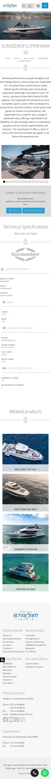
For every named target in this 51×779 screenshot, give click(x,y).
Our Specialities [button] (36, 658)
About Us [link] (7, 635)
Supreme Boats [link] (10, 676)
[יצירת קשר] (45, 5)
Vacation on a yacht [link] (34, 666)
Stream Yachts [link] (13, 630)
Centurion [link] (7, 679)
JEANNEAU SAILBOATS (35, 645)
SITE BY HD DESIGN (25, 773)
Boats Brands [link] (12, 658)
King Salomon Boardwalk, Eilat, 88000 (20, 736)
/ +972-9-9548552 (17, 707)
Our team (7, 645)
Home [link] (7, 58)
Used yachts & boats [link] (12, 638)
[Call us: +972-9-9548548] (34, 728)
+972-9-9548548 (17, 704)
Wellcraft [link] (7, 670)
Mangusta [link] (30, 648)
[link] (10, 10)
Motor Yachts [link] (29, 58)
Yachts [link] (17, 58)
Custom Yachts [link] (32, 663)
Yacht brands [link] (34, 630)
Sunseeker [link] (30, 635)
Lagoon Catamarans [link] (34, 641)
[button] (38, 5)
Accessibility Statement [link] (13, 651)
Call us (15, 210)
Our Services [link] (8, 641)
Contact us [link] (8, 648)
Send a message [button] (35, 210)
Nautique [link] (7, 673)
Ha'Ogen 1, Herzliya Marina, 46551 (18, 698)
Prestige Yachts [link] (32, 638)
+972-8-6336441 (17, 742)
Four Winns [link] (30, 651)
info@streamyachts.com (21, 714)
